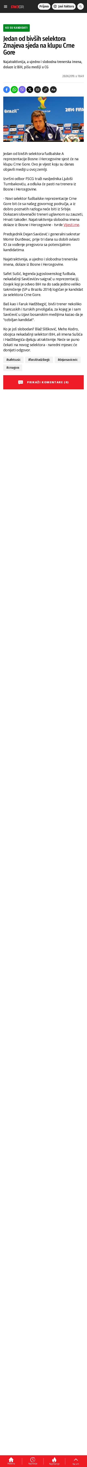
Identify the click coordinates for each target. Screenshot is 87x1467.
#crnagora (12, 367)
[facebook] (6, 89)
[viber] (22, 89)
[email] (37, 89)
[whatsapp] (14, 89)
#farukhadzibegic (39, 360)
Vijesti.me (71, 224)
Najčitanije (54, 1463)
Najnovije (32, 1463)
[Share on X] (30, 89)
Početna (11, 1463)
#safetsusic (13, 360)
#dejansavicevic (67, 360)
